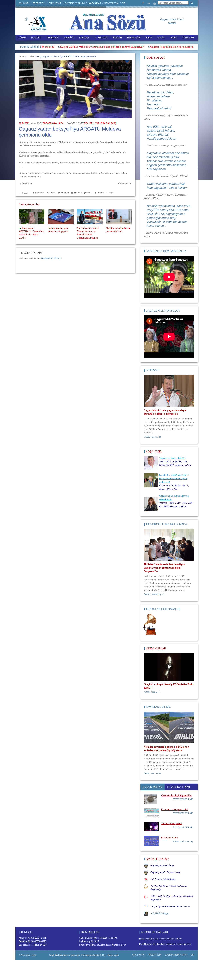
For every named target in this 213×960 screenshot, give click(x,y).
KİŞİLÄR (117, 37)
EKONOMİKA (134, 37)
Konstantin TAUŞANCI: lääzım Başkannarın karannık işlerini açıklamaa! (174, 478)
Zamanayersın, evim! (171, 823)
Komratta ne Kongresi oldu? (174, 809)
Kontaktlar (94, 3)
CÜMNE (22, 37)
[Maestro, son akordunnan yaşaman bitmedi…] (119, 216)
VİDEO (173, 37)
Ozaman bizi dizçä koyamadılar (176, 795)
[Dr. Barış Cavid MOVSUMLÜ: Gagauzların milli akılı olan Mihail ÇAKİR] (31, 216)
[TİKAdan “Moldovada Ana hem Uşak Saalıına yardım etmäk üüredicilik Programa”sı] (169, 545)
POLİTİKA (36, 37)
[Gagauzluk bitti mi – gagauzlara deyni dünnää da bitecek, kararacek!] (169, 391)
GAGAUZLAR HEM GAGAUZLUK (166, 251)
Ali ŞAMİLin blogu (159, 913)
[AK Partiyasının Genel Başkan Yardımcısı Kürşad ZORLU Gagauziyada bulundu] (90, 216)
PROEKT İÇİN (39, 3)
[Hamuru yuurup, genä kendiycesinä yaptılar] (60, 216)
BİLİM (149, 37)
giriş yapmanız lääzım (51, 258)
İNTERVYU (188, 37)
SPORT (161, 37)
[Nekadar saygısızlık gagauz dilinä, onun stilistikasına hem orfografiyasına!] (169, 727)
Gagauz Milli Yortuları (163, 310)
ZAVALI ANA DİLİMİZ (158, 706)
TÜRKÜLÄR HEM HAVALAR (163, 609)
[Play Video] (169, 667)
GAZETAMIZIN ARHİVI (75, 3)
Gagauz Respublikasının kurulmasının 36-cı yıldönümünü (161, 46)
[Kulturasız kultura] (151, 841)
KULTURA (84, 37)
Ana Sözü (36, 123)
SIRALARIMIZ (55, 3)
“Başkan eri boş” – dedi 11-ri (172, 458)
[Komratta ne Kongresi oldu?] (151, 813)
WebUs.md (60, 955)
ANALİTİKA (52, 37)
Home (21, 56)
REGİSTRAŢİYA (111, 3)
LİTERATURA (101, 37)
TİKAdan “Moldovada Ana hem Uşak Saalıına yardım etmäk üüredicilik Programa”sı (164, 568)
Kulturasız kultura (169, 837)
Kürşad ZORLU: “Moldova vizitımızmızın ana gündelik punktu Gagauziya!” (81, 46)
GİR (123, 3)
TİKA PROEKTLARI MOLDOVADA (166, 524)
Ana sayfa (24, 3)
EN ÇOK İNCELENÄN (178, 787)
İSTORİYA (69, 37)
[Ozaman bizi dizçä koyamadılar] (151, 799)
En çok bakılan (152, 787)
